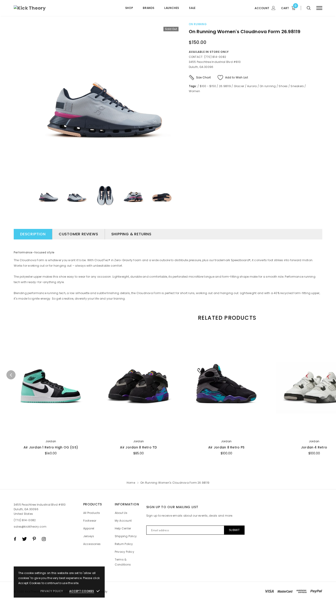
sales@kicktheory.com (30, 527)
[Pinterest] (34, 539)
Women (194, 91)
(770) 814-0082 (25, 520)
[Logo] (48, 8)
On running (198, 24)
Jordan (50, 441)
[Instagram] (44, 539)
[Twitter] (24, 539)
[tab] (226, 317)
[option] (104, 100)
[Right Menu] (319, 8)
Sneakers (297, 86)
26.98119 (225, 86)
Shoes (283, 86)
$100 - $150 (208, 86)
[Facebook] (15, 539)
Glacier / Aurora (245, 86)
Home (131, 483)
